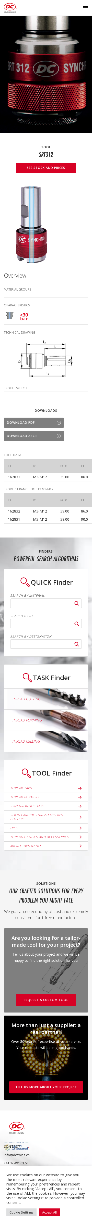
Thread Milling (26, 741)
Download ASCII (22, 436)
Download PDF (21, 422)
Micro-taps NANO (25, 846)
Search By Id (21, 616)
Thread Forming (27, 720)
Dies (14, 828)
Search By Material (27, 595)
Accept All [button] (49, 1212)
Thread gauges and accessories (39, 837)
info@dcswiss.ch (17, 1155)
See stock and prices (46, 168)
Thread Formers (24, 797)
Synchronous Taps (27, 806)
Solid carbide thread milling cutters (36, 817)
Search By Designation (31, 636)
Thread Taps (21, 788)
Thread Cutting (26, 698)
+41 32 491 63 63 (16, 1163)
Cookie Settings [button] (21, 1212)
